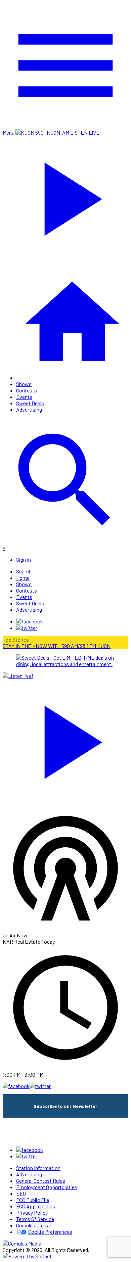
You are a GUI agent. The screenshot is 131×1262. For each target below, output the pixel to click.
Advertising (29, 409)
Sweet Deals (30, 403)
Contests (26, 390)
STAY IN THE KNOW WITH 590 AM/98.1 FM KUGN (57, 646)
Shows (24, 384)
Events (24, 396)
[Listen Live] (65, 738)
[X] (26, 627)
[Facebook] (29, 621)
